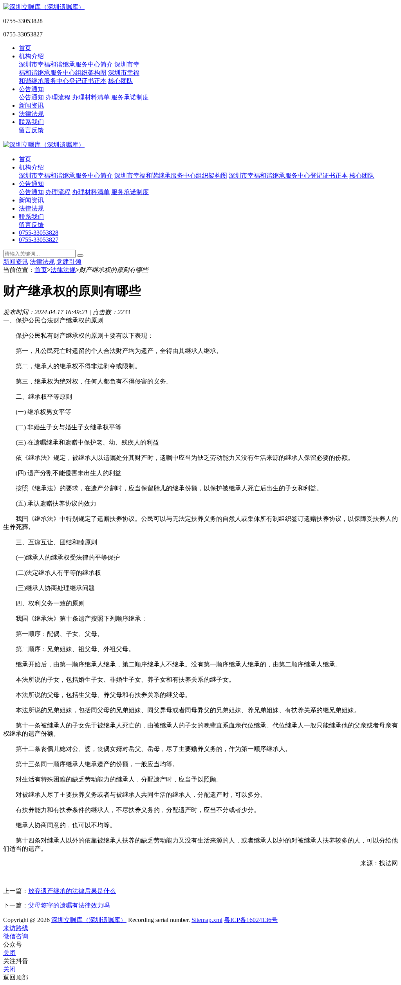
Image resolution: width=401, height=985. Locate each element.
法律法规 (31, 113)
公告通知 (31, 89)
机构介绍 (31, 56)
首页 (25, 48)
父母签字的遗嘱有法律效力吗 (69, 905)
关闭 (9, 952)
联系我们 (31, 122)
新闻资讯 (31, 105)
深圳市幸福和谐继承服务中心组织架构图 (170, 175)
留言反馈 (31, 130)
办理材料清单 (91, 97)
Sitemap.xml (206, 920)
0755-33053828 (38, 232)
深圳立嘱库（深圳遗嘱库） (88, 920)
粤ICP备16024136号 (251, 920)
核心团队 (120, 80)
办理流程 (57, 97)
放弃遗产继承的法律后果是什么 (72, 891)
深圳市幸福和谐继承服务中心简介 (66, 64)
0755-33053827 (38, 239)
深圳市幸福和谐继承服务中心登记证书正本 (288, 175)
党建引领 (68, 261)
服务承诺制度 (130, 97)
